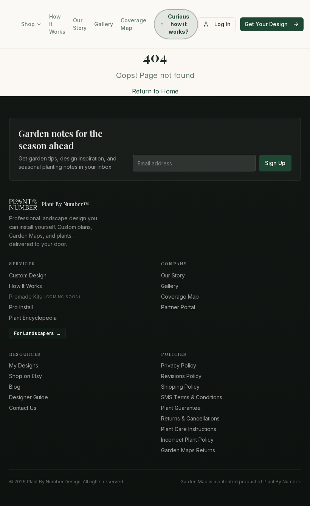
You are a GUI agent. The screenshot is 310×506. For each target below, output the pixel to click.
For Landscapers (37, 333)
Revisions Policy (181, 376)
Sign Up (275, 163)
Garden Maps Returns (188, 450)
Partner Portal (178, 307)
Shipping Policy (180, 386)
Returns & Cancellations (190, 418)
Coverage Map (133, 24)
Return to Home (155, 91)
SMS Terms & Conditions (191, 397)
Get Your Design (266, 24)
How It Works (57, 24)
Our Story (80, 24)
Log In (222, 24)
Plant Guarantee (181, 408)
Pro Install (21, 307)
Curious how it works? (178, 24)
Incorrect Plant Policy (187, 439)
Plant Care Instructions (188, 429)
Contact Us (22, 408)
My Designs (23, 365)
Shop (28, 24)
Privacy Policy (178, 365)
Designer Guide (28, 397)
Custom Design (27, 275)
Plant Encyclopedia (33, 317)
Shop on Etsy (25, 376)
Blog (14, 386)
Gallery (103, 24)
